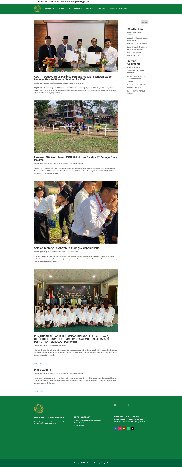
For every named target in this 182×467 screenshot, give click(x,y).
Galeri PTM (123, 9)
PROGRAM (101, 9)
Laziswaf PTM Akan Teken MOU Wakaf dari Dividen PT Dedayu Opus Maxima (75, 159)
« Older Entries (39, 392)
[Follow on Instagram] (120, 428)
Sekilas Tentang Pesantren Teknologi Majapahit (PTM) (67, 248)
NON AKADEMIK (64, 83)
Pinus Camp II (42, 369)
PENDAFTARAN (64, 9)
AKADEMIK (78, 9)
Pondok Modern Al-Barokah (136, 76)
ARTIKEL (64, 252)
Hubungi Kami (79, 425)
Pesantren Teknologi (77, 83)
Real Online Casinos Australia (137, 44)
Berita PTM (113, 9)
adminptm (39, 83)
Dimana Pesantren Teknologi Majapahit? (87, 420)
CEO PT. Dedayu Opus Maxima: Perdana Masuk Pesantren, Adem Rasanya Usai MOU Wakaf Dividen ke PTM (73, 78)
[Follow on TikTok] (132, 428)
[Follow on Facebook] (116, 428)
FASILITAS (90, 9)
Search (144, 22)
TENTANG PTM (49, 9)
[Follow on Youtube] (124, 428)
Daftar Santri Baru (80, 423)
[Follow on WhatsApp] (128, 428)
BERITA (56, 83)
